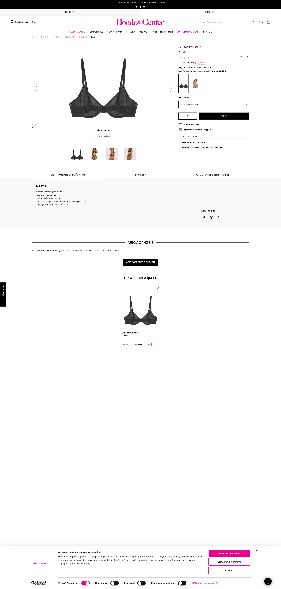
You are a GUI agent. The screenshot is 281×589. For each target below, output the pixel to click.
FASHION (185, 147)
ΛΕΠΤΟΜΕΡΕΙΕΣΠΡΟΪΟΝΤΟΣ (68, 174)
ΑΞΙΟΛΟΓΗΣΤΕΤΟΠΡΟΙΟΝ (140, 262)
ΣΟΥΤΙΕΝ (218, 147)
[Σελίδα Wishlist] (261, 22)
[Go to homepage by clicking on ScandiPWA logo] (140, 22)
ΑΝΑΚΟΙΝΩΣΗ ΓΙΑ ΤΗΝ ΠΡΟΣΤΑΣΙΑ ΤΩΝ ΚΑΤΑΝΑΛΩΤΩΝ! (140, 3)
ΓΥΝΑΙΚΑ (195, 147)
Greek (34, 22)
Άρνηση (229, 570)
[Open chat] (268, 581)
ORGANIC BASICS (190, 47)
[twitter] (211, 218)
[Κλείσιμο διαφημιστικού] (257, 550)
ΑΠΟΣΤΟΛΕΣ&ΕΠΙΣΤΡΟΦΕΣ (212, 174)
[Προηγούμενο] (36, 89)
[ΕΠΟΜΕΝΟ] (171, 89)
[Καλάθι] (268, 22)
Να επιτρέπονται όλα (229, 553)
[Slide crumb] (98, 130)
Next (277, 4)
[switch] (114, 583)
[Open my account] (254, 21)
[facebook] (204, 218)
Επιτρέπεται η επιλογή (229, 562)
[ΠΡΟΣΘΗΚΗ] (194, 116)
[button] (204, 22)
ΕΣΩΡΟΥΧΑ (207, 147)
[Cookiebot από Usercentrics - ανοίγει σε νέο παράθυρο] (39, 583)
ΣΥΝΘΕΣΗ (140, 174)
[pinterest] (218, 218)
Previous (4, 4)
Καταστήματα (21, 22)
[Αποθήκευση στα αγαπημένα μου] (247, 57)
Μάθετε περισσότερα (203, 583)
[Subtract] (182, 116)
